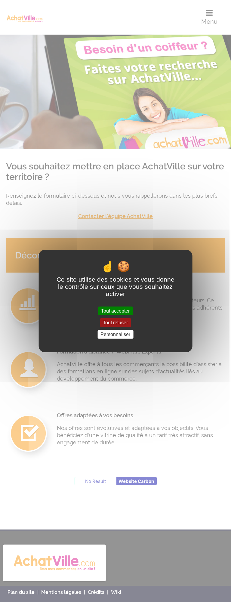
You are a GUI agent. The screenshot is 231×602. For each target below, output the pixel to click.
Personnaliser (115, 334)
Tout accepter (115, 310)
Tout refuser (115, 322)
